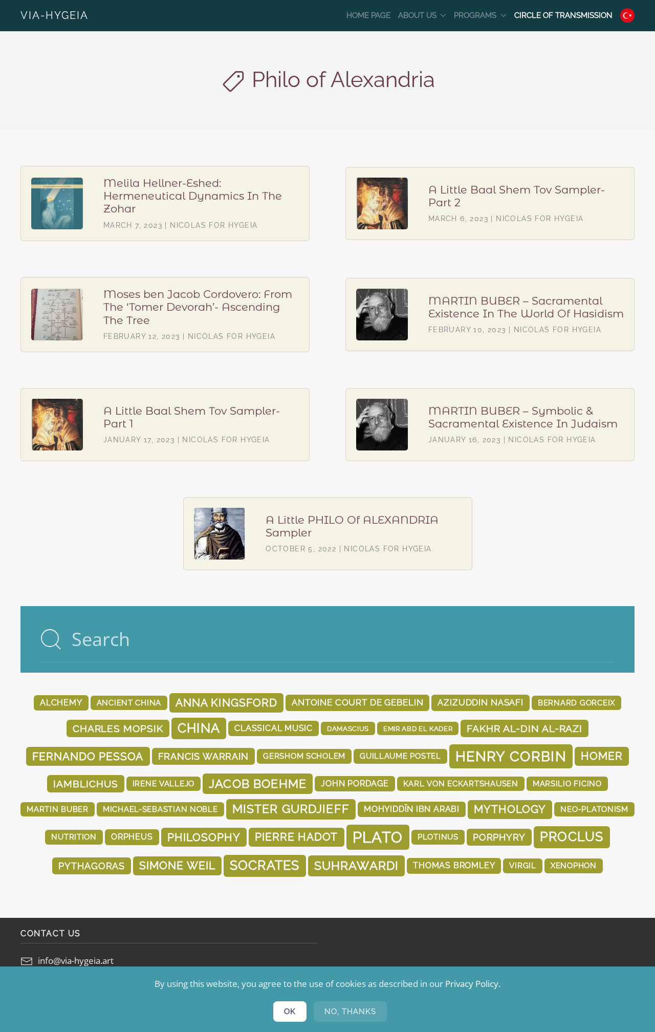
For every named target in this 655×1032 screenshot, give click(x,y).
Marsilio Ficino (567, 783)
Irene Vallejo (164, 783)
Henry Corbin (510, 756)
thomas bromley (454, 865)
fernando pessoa (88, 756)
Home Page (368, 15)
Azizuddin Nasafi (480, 702)
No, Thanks (350, 1011)
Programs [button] (475, 15)
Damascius (348, 728)
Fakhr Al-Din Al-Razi (524, 728)
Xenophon (574, 865)
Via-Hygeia (54, 15)
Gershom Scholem (304, 755)
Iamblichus (85, 783)
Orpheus (132, 837)
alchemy (61, 702)
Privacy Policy (471, 984)
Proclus (572, 836)
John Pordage (355, 783)
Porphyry (499, 837)
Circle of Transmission (563, 15)
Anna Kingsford (226, 702)
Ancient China (129, 702)
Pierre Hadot (296, 837)
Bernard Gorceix (576, 702)
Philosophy (204, 837)
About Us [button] (417, 15)
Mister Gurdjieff (291, 808)
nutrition (74, 836)
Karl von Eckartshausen (460, 783)
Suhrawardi (356, 865)
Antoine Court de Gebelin (357, 702)
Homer (602, 756)
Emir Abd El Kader (417, 728)
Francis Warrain (203, 756)
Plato (378, 837)
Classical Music (273, 728)
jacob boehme (258, 783)
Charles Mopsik (118, 728)
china (199, 728)
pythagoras (91, 866)
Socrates (265, 865)
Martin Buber (58, 809)
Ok (290, 1011)
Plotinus (438, 836)
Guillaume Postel (400, 755)
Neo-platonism (594, 809)
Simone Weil (177, 865)
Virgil (522, 865)
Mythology (510, 809)
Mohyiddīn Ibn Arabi (412, 809)
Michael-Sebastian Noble (160, 809)
